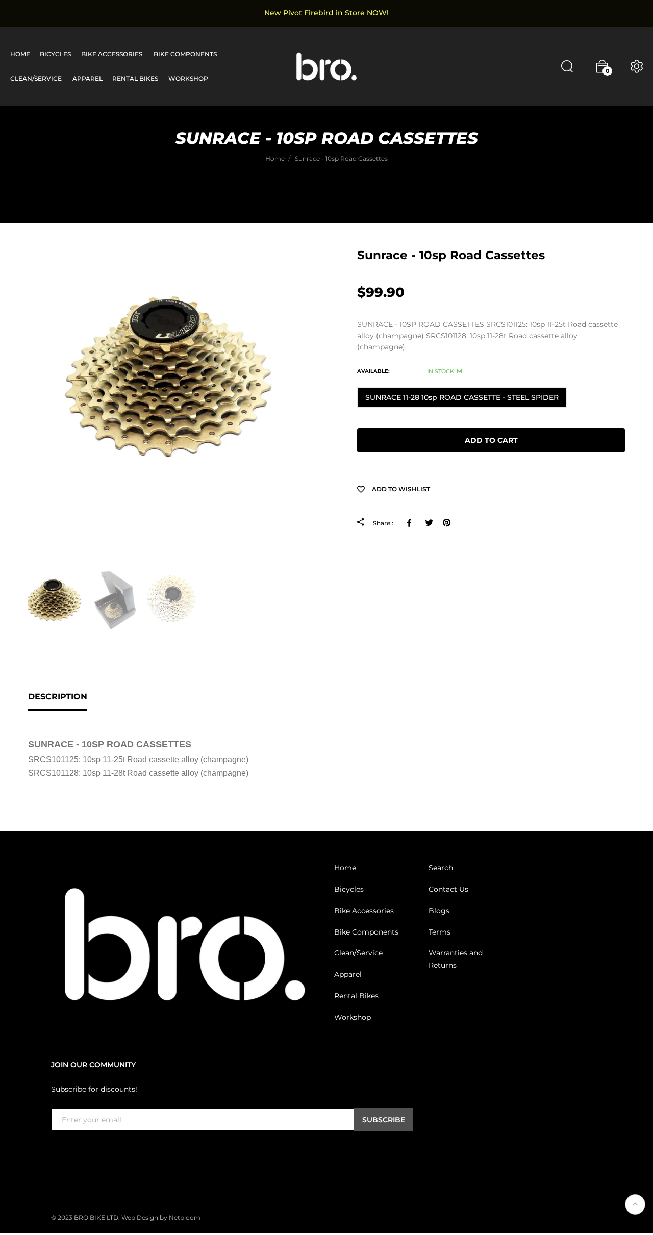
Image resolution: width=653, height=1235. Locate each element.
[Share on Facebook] (411, 523)
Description (57, 696)
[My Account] (637, 66)
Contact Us (448, 889)
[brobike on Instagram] (82, 1151)
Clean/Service (358, 952)
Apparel (348, 974)
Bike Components (366, 931)
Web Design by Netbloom (160, 1217)
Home (345, 867)
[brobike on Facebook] (57, 1151)
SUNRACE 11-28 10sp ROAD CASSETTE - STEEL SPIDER (462, 397)
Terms (439, 931)
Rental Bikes (356, 995)
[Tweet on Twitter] (429, 523)
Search (441, 867)
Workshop (352, 1017)
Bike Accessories (364, 910)
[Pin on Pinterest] (446, 523)
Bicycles (349, 889)
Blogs (439, 910)
